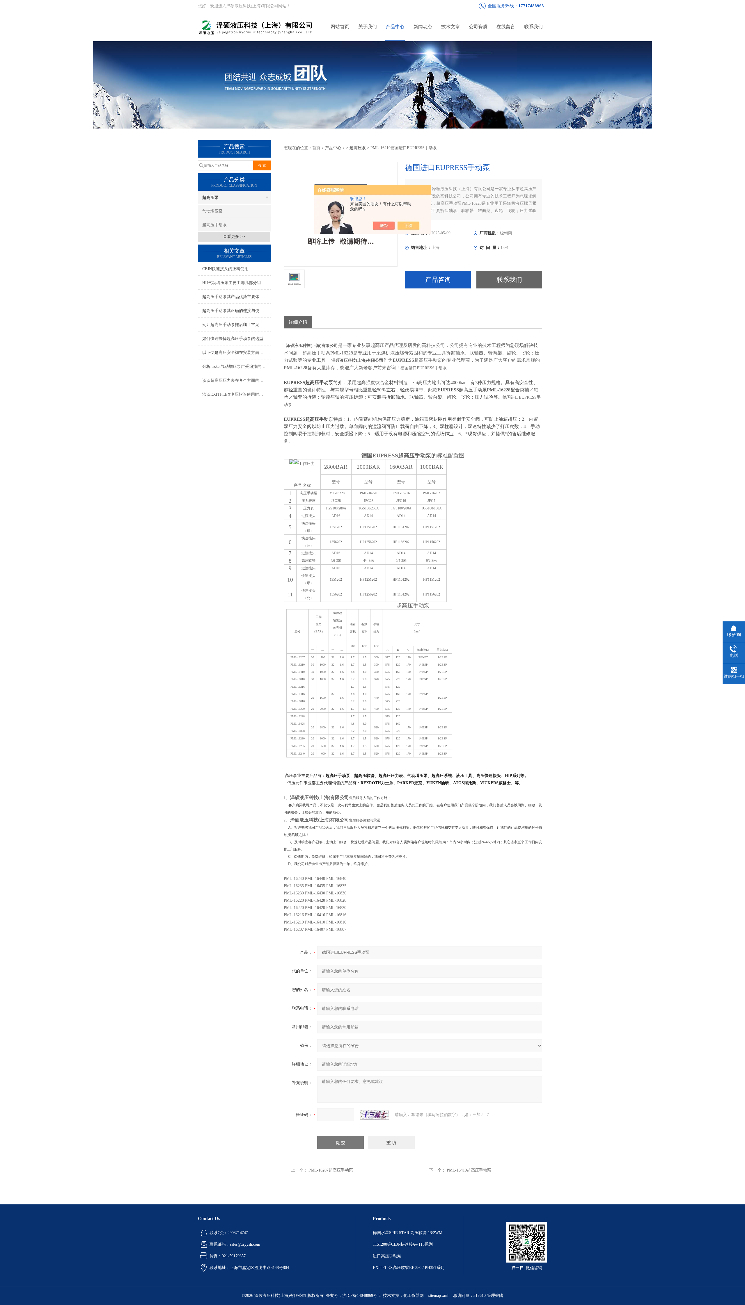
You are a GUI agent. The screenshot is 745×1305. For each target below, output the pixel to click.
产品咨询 (438, 279)
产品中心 (395, 26)
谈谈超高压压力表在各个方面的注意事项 (236, 380)
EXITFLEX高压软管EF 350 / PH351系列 (408, 1267)
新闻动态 (423, 26)
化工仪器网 (413, 1295)
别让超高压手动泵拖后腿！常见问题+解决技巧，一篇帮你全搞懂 (236, 324)
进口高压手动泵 (387, 1256)
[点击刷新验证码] (374, 1115)
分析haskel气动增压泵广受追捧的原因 (235, 366)
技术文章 (450, 26)
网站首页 (340, 26)
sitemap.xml (438, 1295)
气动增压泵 (212, 211)
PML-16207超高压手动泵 (330, 1170)
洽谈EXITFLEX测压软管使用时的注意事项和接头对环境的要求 (236, 394)
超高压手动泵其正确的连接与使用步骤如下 (236, 311)
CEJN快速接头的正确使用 (225, 269)
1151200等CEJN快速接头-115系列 (403, 1244)
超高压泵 (210, 197)
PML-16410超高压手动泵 (469, 1170)
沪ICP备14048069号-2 (361, 1295)
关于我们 (367, 26)
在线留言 (505, 26)
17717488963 (531, 5)
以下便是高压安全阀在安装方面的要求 (236, 352)
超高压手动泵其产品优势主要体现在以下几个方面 (236, 297)
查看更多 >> (234, 236)
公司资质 (478, 26)
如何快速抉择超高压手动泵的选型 (232, 338)
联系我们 (533, 26)
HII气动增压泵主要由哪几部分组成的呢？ (236, 283)
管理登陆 (495, 1295)
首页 (316, 148)
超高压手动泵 (214, 225)
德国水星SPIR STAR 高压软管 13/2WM (407, 1233)
